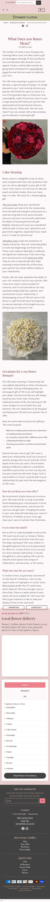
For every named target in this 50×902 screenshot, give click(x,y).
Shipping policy (36, 888)
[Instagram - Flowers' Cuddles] (27, 25)
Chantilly (9, 757)
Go (39, 3)
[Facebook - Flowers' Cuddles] (23, 25)
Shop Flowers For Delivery (25, 775)
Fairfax (9, 724)
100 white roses (10, 241)
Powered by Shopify (28, 886)
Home (5, 23)
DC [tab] (25, 696)
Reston (9, 763)
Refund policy (41, 886)
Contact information (25, 890)
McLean (9, 740)
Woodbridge (11, 746)
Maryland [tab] (25, 690)
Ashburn (9, 768)
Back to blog (25, 613)
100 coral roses (10, 204)
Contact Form (33, 814)
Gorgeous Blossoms (17, 23)
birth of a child (35, 258)
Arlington (10, 718)
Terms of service (25, 888)
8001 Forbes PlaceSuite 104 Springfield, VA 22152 (25, 821)
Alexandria (10, 713)
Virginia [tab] (25, 685)
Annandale (10, 735)
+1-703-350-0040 (19, 814)
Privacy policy (13, 888)
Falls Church (11, 729)
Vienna (9, 752)
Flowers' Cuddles (15, 886)
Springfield (10, 707)
